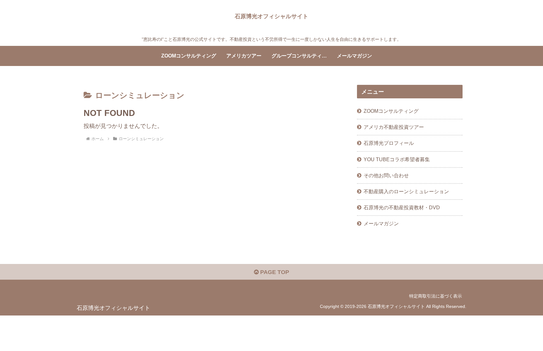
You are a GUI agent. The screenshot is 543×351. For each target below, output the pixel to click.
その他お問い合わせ (386, 175)
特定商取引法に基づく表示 (435, 296)
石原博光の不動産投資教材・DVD (402, 207)
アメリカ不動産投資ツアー (394, 127)
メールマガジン (381, 223)
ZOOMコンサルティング (391, 111)
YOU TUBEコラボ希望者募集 (397, 159)
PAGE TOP (274, 272)
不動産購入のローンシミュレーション (406, 191)
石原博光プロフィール (389, 143)
